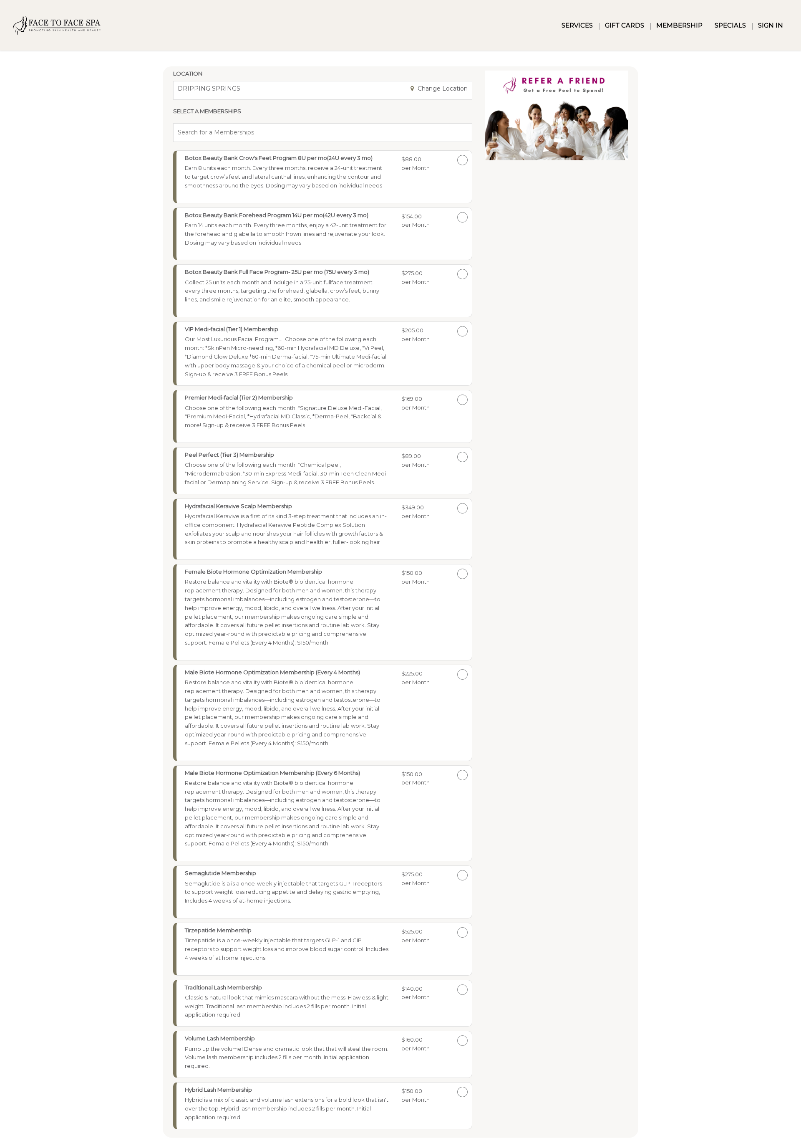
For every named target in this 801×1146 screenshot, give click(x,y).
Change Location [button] (442, 88)
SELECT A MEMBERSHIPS (207, 111)
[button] (287, 175)
